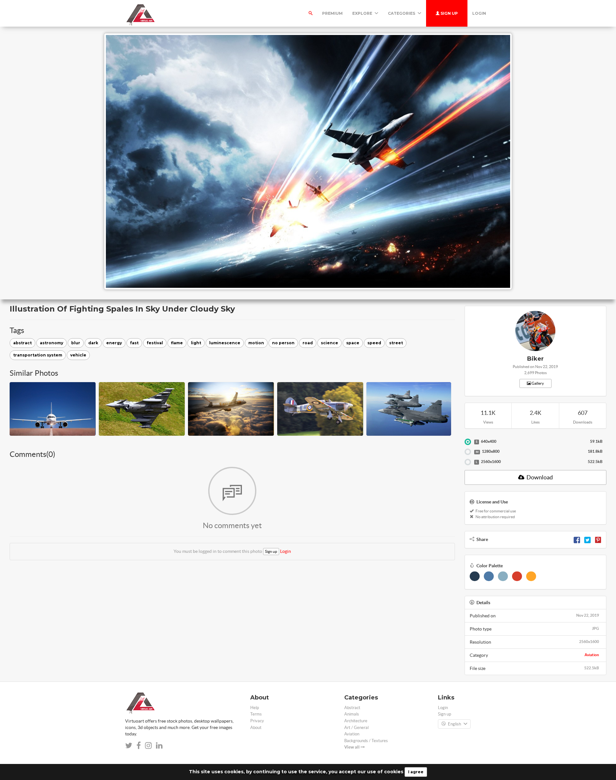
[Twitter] (587, 539)
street (396, 342)
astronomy (51, 342)
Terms (256, 714)
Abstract (352, 707)
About (255, 727)
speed (374, 342)
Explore (362, 13)
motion (256, 342)
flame (177, 342)
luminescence (224, 342)
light (196, 342)
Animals (351, 714)
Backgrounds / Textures (366, 740)
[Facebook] (577, 539)
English (454, 724)
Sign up (449, 13)
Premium (332, 13)
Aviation (592, 655)
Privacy (257, 720)
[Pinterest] (598, 539)
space (352, 342)
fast (134, 342)
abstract (22, 342)
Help (254, 707)
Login (479, 13)
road (308, 342)
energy (114, 342)
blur (75, 342)
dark (93, 342)
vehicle (78, 355)
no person (283, 342)
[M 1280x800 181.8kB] (468, 452)
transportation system (37, 355)
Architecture (355, 720)
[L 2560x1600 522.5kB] (468, 462)
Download (539, 477)
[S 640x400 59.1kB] (468, 442)
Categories (402, 13)
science (329, 342)
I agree (416, 771)
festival (155, 342)
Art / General (356, 727)
